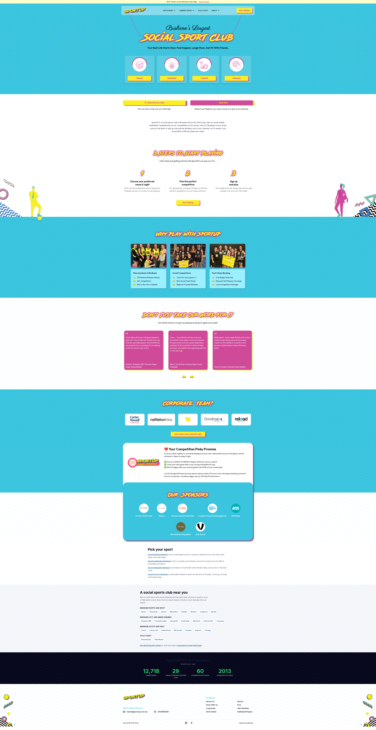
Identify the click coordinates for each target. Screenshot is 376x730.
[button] (169, 10)
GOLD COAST (203, 10)
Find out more (204, 2)
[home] (135, 10)
